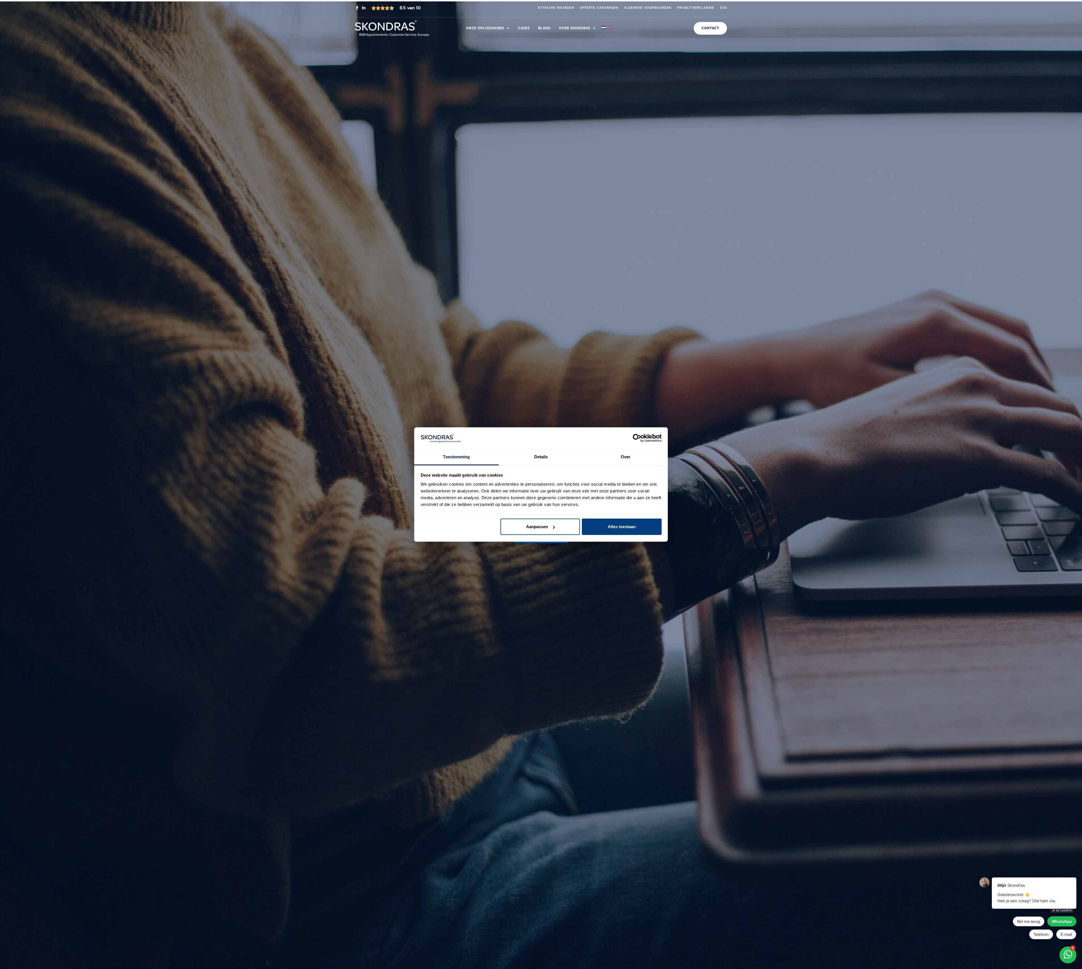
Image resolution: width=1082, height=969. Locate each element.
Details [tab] (541, 456)
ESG (723, 8)
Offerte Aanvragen (599, 8)
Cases (524, 28)
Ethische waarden (556, 8)
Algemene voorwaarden (647, 8)
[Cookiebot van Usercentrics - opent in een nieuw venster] (637, 438)
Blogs (544, 28)
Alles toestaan (622, 526)
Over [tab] (625, 456)
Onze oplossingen (485, 28)
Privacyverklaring (695, 8)
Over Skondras (574, 28)
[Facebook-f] (357, 8)
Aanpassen (537, 526)
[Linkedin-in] (364, 8)
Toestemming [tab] (456, 456)
